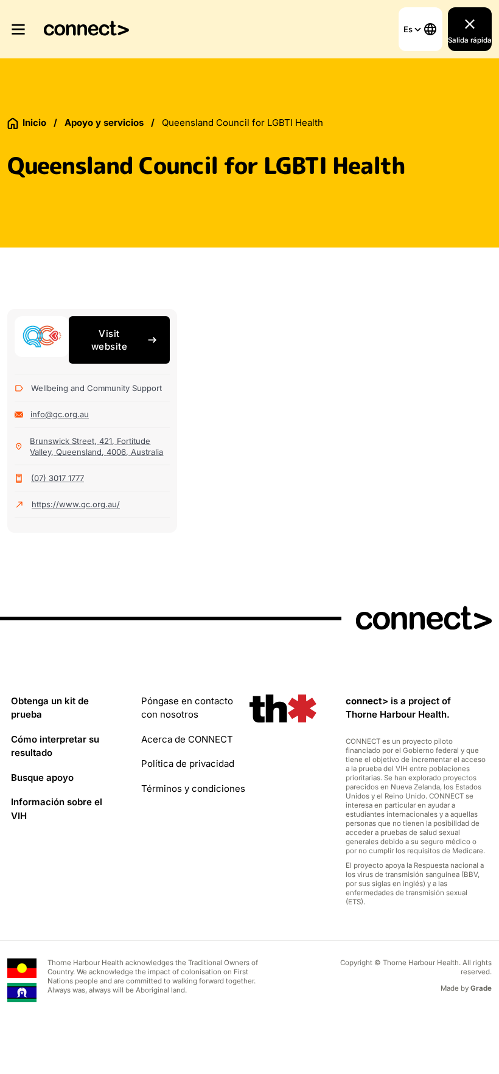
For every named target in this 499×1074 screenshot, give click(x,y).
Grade (481, 988)
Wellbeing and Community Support (96, 388)
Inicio (34, 122)
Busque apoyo (42, 777)
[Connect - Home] (86, 29)
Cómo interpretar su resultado (55, 746)
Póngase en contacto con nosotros (187, 708)
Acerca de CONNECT (187, 739)
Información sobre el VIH (56, 809)
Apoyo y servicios (104, 122)
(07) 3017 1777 (57, 478)
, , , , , (96, 446)
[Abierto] (22, 29)
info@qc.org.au (59, 414)
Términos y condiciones (193, 788)
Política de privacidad (187, 763)
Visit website (109, 340)
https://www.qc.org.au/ (76, 504)
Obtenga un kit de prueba (50, 708)
